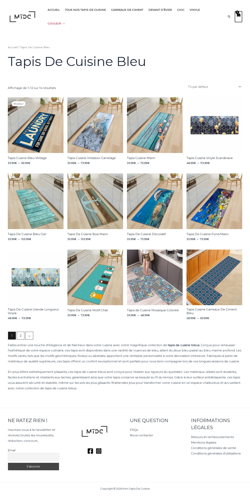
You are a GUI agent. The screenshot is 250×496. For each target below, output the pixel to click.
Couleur (54, 23)
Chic (180, 9)
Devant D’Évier (160, 9)
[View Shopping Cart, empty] (238, 16)
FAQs (134, 430)
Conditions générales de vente (213, 448)
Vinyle (195, 9)
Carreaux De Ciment (127, 9)
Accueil (54, 9)
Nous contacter (141, 435)
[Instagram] (99, 451)
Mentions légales (203, 442)
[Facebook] (90, 451)
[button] (229, 16)
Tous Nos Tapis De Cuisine (85, 9)
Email (11, 450)
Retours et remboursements (212, 437)
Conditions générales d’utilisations (216, 453)
